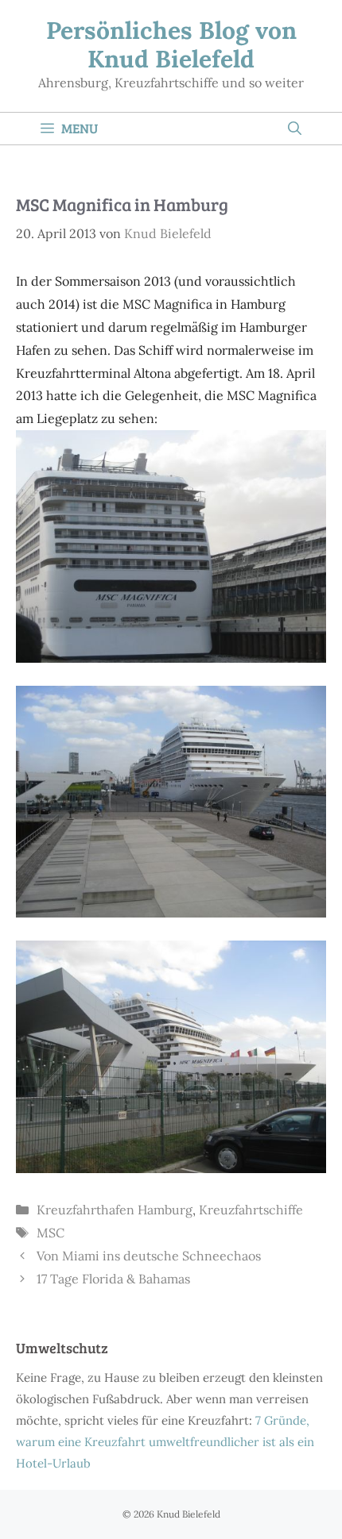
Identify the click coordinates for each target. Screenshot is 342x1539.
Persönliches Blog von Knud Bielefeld (171, 44)
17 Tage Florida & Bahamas (113, 1279)
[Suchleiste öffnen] (294, 128)
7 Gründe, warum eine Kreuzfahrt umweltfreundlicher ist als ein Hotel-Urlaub (165, 1442)
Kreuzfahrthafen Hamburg (114, 1210)
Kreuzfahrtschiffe (251, 1210)
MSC (50, 1233)
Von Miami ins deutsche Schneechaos (149, 1256)
